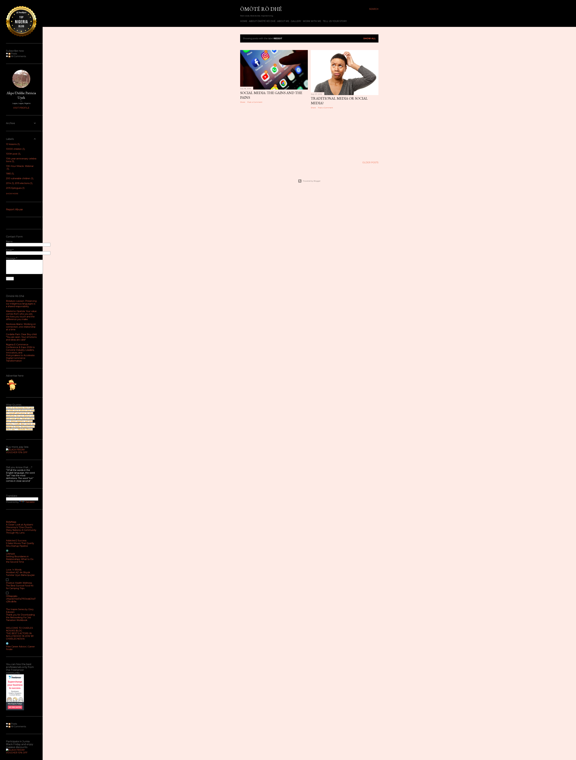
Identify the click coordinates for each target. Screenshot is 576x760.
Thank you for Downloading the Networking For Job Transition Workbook (20, 617)
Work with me (312, 21)
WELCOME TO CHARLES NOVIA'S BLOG (19, 629)
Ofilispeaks (11, 596)
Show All (369, 38)
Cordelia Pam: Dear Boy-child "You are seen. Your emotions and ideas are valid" (21, 337)
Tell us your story (335, 21)
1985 (9, 173)
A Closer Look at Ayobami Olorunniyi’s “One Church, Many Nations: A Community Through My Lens (21, 528)
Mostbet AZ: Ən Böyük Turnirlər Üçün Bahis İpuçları (20, 573)
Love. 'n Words (13, 569)
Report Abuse (14, 209)
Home (243, 21)
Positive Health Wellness (19, 583)
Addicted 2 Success (16, 540)
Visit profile (21, 107)
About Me (283, 21)
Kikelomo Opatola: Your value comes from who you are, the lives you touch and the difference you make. (21, 315)
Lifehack (10, 553)
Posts (13, 53)
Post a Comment (254, 102)
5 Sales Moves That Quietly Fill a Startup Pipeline (20, 544)
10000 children (15, 149)
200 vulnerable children (19, 178)
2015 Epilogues (15, 188)
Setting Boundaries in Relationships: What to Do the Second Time (19, 559)
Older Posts (370, 162)
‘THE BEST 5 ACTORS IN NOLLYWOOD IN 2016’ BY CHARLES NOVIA (20, 636)
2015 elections (23, 183)
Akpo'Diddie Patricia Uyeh (21, 95)
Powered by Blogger (312, 181)
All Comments (18, 56)
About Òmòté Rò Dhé (262, 21)
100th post (13, 153)
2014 (9, 183)
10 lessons (12, 144)
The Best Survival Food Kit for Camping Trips (19, 587)
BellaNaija (11, 522)
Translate (30, 502)
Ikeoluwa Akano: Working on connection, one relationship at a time (21, 327)
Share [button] (242, 102)
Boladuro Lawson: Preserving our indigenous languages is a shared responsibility (21, 304)
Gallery (296, 21)
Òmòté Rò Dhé (261, 8)
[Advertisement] (274, 132)
